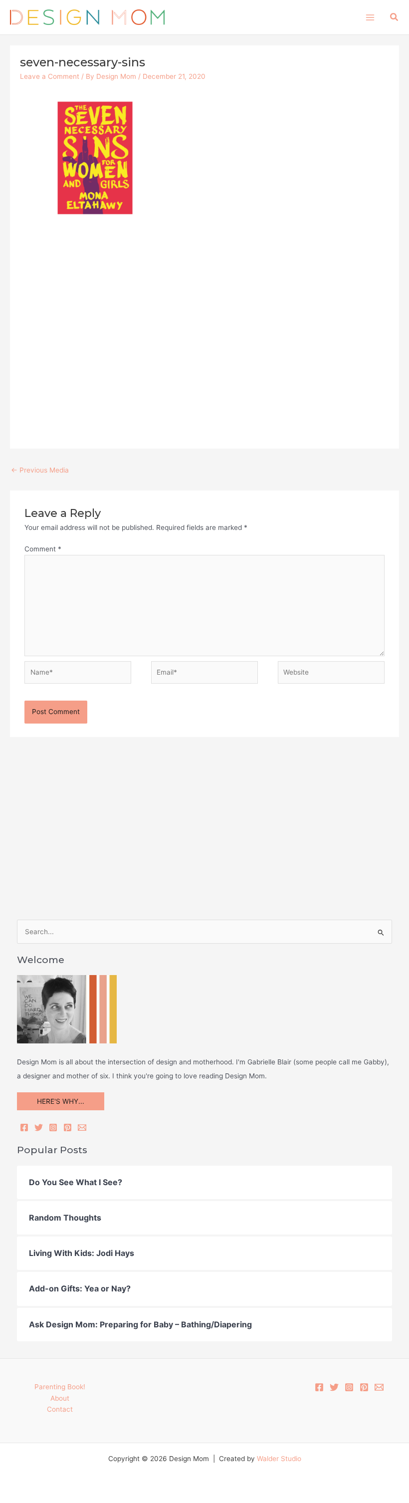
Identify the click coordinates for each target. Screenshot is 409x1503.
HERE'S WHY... (60, 1101)
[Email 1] (379, 1387)
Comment (42, 549)
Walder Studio (279, 1459)
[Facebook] (24, 1127)
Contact (60, 1409)
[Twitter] (38, 1127)
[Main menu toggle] (370, 17)
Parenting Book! (59, 1387)
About (59, 1398)
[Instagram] (53, 1127)
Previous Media (40, 470)
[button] (394, 17)
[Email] (82, 1127)
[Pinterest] (67, 1127)
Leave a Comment (49, 76)
